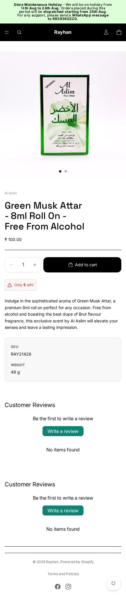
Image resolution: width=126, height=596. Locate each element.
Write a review (63, 431)
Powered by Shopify (77, 562)
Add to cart (86, 264)
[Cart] (119, 32)
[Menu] (6, 32)
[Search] (19, 32)
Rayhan (52, 562)
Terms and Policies (63, 574)
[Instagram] (68, 586)
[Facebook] (57, 586)
